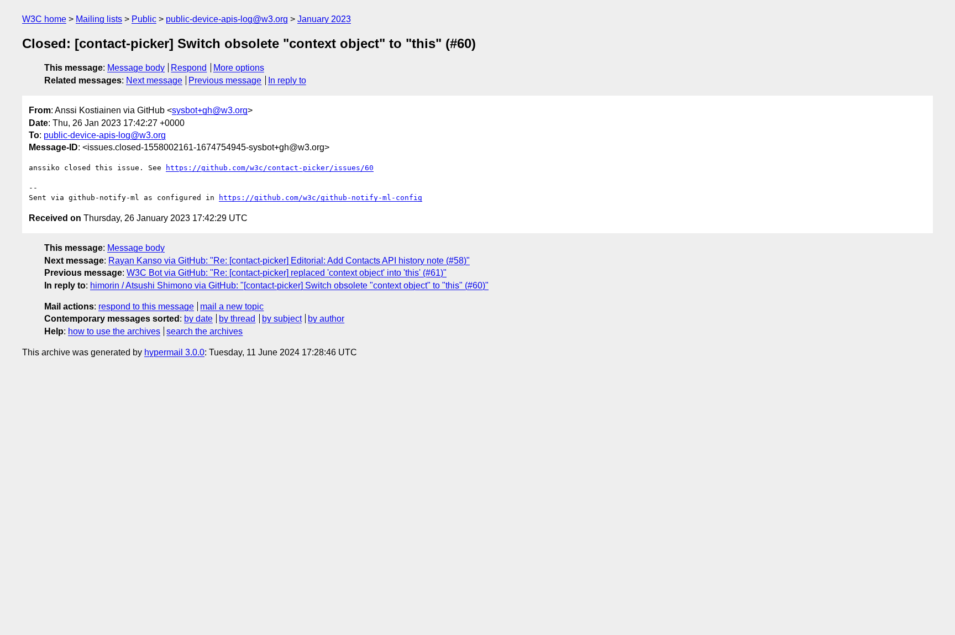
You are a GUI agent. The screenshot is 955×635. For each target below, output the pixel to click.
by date (198, 318)
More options (238, 67)
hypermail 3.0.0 (174, 352)
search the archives (204, 331)
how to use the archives (114, 331)
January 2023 (324, 19)
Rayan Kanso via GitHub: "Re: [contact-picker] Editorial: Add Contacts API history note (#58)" (289, 260)
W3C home (44, 19)
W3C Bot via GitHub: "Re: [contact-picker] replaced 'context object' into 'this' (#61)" (287, 272)
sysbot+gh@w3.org (210, 110)
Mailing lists (99, 19)
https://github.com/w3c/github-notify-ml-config (320, 197)
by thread (237, 318)
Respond (189, 67)
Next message (154, 80)
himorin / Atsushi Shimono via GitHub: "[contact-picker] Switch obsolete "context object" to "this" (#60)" (289, 285)
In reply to (287, 80)
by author (326, 318)
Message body (136, 67)
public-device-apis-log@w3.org (227, 19)
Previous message (224, 80)
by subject (282, 318)
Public (144, 19)
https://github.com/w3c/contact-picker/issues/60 (270, 168)
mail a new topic (232, 306)
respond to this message (146, 306)
